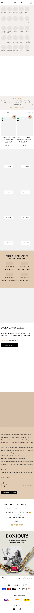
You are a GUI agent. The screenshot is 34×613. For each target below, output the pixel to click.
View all (30, 112)
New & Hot (27, 12)
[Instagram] (20, 609)
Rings (21, 50)
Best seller (3, 12)
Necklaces (15, 50)
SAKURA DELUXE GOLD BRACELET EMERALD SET (24, 138)
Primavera (4, 41)
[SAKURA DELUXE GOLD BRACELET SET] (8, 126)
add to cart (8, 146)
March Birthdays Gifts (10, 13)
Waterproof (15, 12)
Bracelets (9, 50)
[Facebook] (14, 609)
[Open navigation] (2, 2)
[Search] (6, 2)
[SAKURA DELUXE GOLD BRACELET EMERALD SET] (24, 126)
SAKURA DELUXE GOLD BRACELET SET (8, 138)
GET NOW (9, 166)
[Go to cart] (31, 2)
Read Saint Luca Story (9, 492)
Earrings (27, 50)
